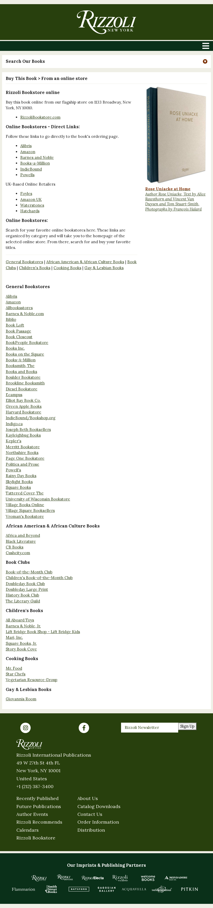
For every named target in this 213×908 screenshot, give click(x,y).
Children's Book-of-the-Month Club (39, 577)
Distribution (91, 830)
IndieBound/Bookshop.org (30, 417)
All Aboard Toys (20, 620)
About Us (87, 798)
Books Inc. (15, 348)
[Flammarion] (23, 889)
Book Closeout (19, 336)
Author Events (32, 814)
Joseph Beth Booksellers (28, 429)
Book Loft (15, 325)
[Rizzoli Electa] (92, 878)
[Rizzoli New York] (106, 22)
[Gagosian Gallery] (107, 889)
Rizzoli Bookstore (35, 838)
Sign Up (187, 726)
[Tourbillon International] (162, 889)
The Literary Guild (23, 601)
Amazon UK (31, 199)
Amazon (27, 151)
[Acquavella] (134, 889)
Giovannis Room (21, 698)
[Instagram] (25, 728)
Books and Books (21, 371)
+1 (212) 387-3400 (35, 786)
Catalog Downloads (99, 806)
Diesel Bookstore (21, 389)
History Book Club (22, 595)
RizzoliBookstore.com (40, 117)
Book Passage (18, 331)
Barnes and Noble (37, 157)
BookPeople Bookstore (27, 342)
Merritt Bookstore (23, 446)
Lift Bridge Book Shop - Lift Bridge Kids (43, 631)
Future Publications (38, 806)
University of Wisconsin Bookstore (38, 499)
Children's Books (34, 267)
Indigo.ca (14, 423)
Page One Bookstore (25, 458)
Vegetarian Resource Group (31, 679)
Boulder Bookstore (23, 377)
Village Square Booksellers (30, 510)
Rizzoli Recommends (39, 822)
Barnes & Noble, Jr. (23, 626)
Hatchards (29, 210)
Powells (27, 174)
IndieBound (31, 169)
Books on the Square (25, 354)
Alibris (26, 145)
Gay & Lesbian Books (104, 267)
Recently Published (37, 798)
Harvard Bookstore (23, 412)
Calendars (27, 830)
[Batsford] (79, 889)
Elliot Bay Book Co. (23, 400)
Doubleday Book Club (25, 583)
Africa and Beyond (23, 535)
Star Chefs (15, 674)
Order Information (98, 822)
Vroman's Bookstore (25, 516)
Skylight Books (19, 481)
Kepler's (13, 440)
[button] (106, 61)
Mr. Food (14, 668)
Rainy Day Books (21, 475)
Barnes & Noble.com (25, 313)
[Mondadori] (176, 878)
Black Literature (21, 541)
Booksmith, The (20, 365)
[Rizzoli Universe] (65, 877)
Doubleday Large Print (27, 589)
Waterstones (32, 205)
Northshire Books (22, 452)
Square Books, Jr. (21, 643)
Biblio (11, 319)
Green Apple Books (24, 406)
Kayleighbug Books (23, 435)
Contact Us (89, 814)
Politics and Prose (22, 464)
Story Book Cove (21, 649)
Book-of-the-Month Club (29, 572)
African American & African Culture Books (85, 261)
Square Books (18, 487)
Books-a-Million (35, 163)
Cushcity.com (18, 552)
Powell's (13, 469)
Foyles (26, 193)
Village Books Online (25, 504)
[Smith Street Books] (51, 889)
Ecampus (14, 394)
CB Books (14, 547)
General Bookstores (24, 261)
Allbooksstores (19, 307)
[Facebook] (84, 728)
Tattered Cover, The (25, 493)
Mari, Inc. (14, 637)
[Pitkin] (189, 889)
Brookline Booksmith (25, 383)
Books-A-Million (21, 359)
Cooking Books (67, 267)
